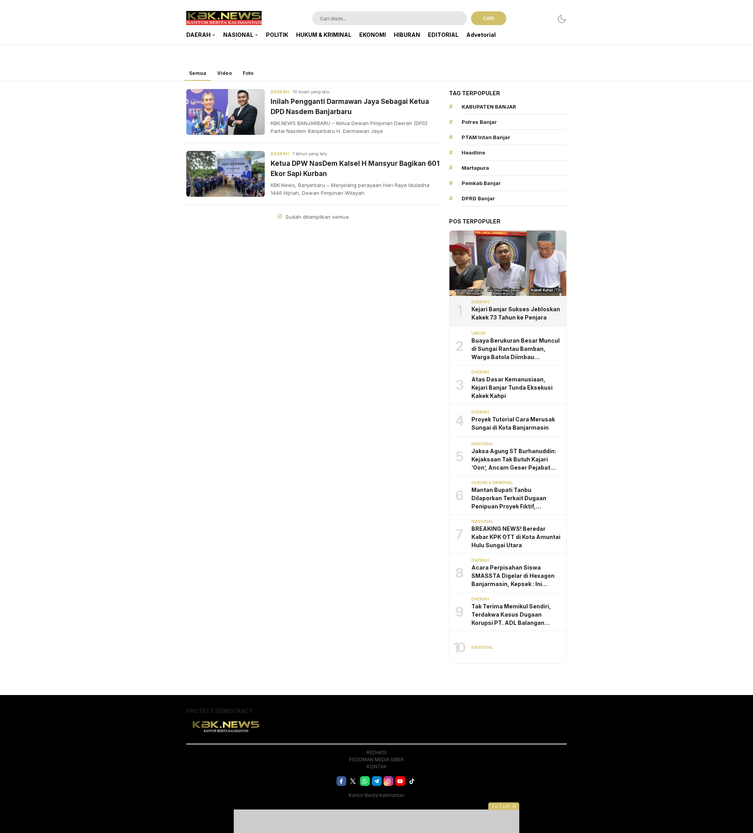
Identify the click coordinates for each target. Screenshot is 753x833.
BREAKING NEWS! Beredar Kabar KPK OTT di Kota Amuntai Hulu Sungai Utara (515, 536)
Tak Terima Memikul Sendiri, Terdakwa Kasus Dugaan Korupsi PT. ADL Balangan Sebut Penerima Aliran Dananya (516, 615)
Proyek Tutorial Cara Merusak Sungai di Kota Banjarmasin (513, 423)
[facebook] (341, 781)
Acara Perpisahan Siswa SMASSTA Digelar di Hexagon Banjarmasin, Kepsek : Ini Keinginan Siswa (513, 576)
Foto (248, 73)
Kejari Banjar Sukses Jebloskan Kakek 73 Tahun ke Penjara (515, 313)
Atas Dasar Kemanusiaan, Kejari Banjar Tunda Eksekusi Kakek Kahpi (512, 387)
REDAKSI (377, 752)
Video (224, 73)
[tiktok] (412, 781)
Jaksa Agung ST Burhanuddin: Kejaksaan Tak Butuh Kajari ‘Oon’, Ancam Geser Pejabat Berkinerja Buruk (513, 460)
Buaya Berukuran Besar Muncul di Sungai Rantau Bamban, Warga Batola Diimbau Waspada (515, 349)
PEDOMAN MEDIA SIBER (376, 759)
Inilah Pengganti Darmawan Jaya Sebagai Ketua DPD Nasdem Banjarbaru (350, 107)
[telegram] (377, 781)
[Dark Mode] (562, 19)
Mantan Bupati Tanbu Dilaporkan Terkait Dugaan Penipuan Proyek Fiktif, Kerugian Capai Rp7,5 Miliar (509, 498)
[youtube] (400, 781)
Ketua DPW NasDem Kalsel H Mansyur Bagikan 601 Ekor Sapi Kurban (355, 169)
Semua (197, 73)
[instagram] (388, 781)
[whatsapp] (365, 781)
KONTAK (377, 766)
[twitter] (353, 781)
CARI (488, 18)
